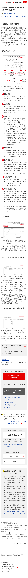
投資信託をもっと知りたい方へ (13, 555)
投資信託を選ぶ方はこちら (11, 405)
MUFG (8, 2)
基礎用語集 (5, 360)
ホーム (2, 554)
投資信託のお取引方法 (10, 402)
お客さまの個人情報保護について (9, 566)
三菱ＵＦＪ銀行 (18, 2)
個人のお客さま (9, 554)
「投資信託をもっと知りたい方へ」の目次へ (14, 17)
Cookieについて (5, 571)
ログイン (25, 2)
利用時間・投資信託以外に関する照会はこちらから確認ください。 (14, 445)
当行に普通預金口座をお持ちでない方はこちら (14, 398)
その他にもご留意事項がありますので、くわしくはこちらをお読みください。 (14, 513)
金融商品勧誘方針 (6, 562)
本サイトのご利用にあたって (8, 569)
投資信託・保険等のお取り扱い (8, 564)
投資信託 (3, 555)
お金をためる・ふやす (19, 554)
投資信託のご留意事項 (10, 13)
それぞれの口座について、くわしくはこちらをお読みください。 (15, 422)
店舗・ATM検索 (13, 456)
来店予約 (14, 461)
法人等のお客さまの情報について (9, 568)
